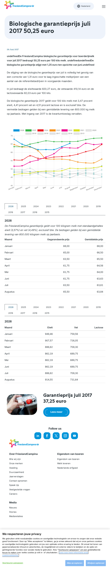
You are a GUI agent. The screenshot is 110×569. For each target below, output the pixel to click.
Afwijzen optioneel (95, 563)
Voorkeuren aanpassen (12, 563)
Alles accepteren (74, 563)
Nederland (85, 7)
